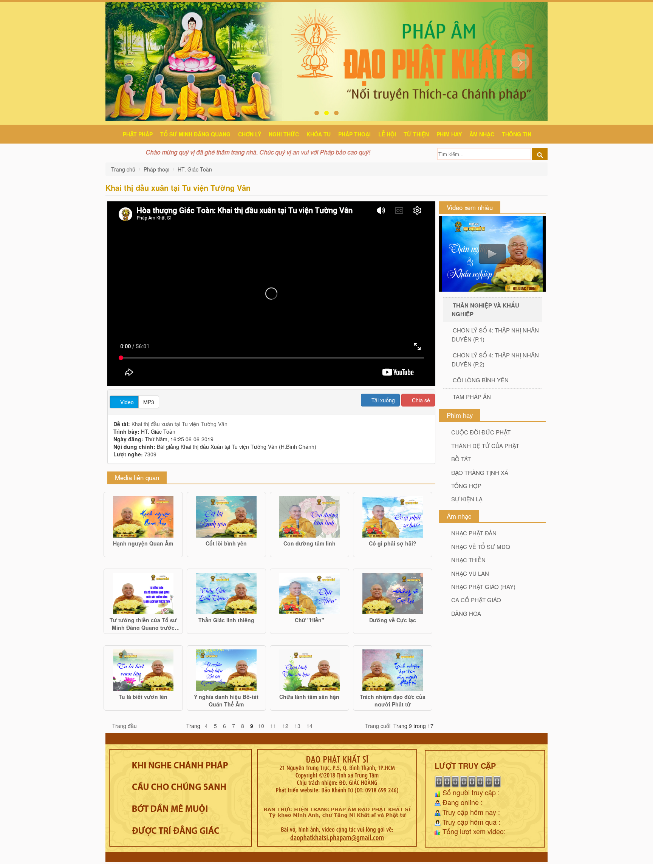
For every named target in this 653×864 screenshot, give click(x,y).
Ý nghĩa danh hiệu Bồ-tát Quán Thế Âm (226, 699)
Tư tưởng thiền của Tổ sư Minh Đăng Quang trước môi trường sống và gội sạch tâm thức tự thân (143, 623)
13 (297, 726)
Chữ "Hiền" (309, 620)
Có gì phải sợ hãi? (392, 543)
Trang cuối (377, 726)
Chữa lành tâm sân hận (309, 696)
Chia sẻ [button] (420, 400)
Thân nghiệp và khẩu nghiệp (485, 309)
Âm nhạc (481, 134)
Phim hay (449, 134)
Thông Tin (516, 134)
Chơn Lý (249, 134)
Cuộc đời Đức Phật (481, 432)
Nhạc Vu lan (470, 573)
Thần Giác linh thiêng (226, 620)
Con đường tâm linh (309, 543)
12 (285, 726)
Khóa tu (318, 134)
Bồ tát (461, 459)
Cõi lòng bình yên (481, 380)
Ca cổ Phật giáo (476, 600)
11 (273, 726)
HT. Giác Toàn (195, 169)
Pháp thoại (354, 134)
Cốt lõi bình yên (226, 543)
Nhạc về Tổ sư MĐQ (480, 546)
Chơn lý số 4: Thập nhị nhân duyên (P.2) (495, 359)
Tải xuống (382, 400)
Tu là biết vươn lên (143, 696)
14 (309, 726)
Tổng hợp (466, 486)
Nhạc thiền (468, 560)
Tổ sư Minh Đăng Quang (195, 134)
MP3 (148, 402)
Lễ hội (387, 134)
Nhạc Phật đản (474, 533)
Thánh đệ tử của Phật (485, 446)
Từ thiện (416, 134)
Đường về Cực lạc (392, 620)
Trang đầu (124, 726)
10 (261, 726)
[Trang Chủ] (113, 133)
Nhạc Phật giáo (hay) (483, 586)
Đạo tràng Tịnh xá (479, 472)
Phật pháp (138, 134)
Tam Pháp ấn (472, 396)
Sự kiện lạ (467, 499)
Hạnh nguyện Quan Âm (143, 543)
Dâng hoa (466, 613)
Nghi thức (284, 134)
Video (126, 402)
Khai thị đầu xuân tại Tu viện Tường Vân (179, 424)
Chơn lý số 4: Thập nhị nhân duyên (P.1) (495, 334)
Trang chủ (124, 169)
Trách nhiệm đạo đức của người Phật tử (393, 699)
